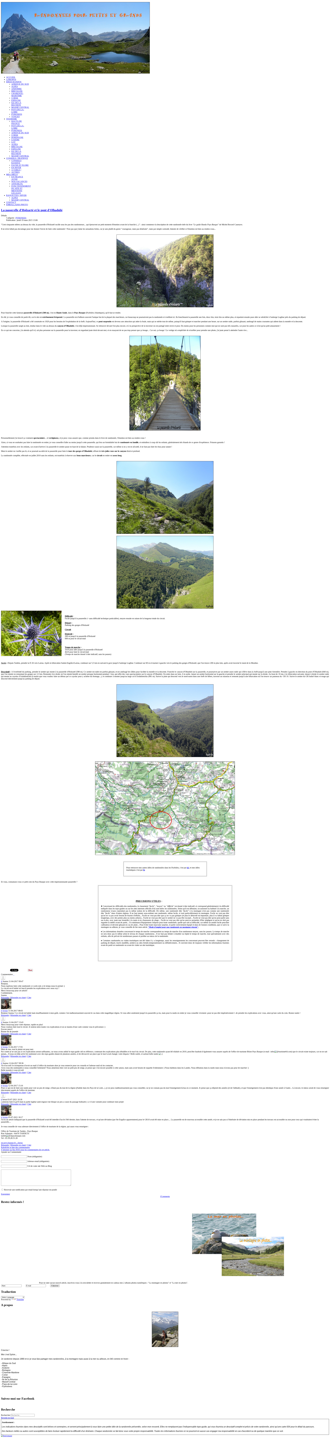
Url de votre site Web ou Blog (39, 1166)
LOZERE (15, 140)
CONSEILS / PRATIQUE (17, 158)
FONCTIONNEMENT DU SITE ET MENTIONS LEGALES (21, 189)
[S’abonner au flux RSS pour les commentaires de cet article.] (13, 974)
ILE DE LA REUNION (16, 104)
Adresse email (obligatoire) (38, 1161)
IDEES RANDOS (13, 82)
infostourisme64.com (281, 1052)
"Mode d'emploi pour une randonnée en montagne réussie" (173, 927)
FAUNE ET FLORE (20, 165)
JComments (165, 1196)
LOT (13, 142)
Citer (29, 997)
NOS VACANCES (19, 181)
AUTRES (15, 172)
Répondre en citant (18, 997)
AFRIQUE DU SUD (20, 84)
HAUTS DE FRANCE (16, 122)
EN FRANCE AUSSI (17, 178)
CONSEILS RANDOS (16, 161)
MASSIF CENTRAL (20, 107)
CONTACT (11, 202)
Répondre (5, 997)
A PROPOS (11, 79)
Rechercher (5, 1415)
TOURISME (11, 119)
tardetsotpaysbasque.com (13, 1136)
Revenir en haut (7, 1418)
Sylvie (5, 1011)
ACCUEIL (10, 77)
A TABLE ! (16, 170)
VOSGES (15, 116)
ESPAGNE (16, 100)
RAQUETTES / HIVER (16, 195)
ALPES (14, 86)
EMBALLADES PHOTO (17, 205)
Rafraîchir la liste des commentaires (15, 1147)
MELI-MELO (12, 174)
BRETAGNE (17, 91)
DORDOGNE (17, 137)
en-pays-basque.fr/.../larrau (12, 1143)
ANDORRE (16, 89)
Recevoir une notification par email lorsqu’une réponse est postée (30, 1190)
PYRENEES (16, 114)
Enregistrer (5, 1194)
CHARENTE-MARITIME (17, 94)
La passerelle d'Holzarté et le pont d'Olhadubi (31, 210)
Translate (20, 1299)
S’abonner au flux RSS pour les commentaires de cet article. (25, 1150)
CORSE (14, 98)
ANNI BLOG (17, 184)
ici (188, 868)
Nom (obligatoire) (34, 1156)
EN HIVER (16, 167)
